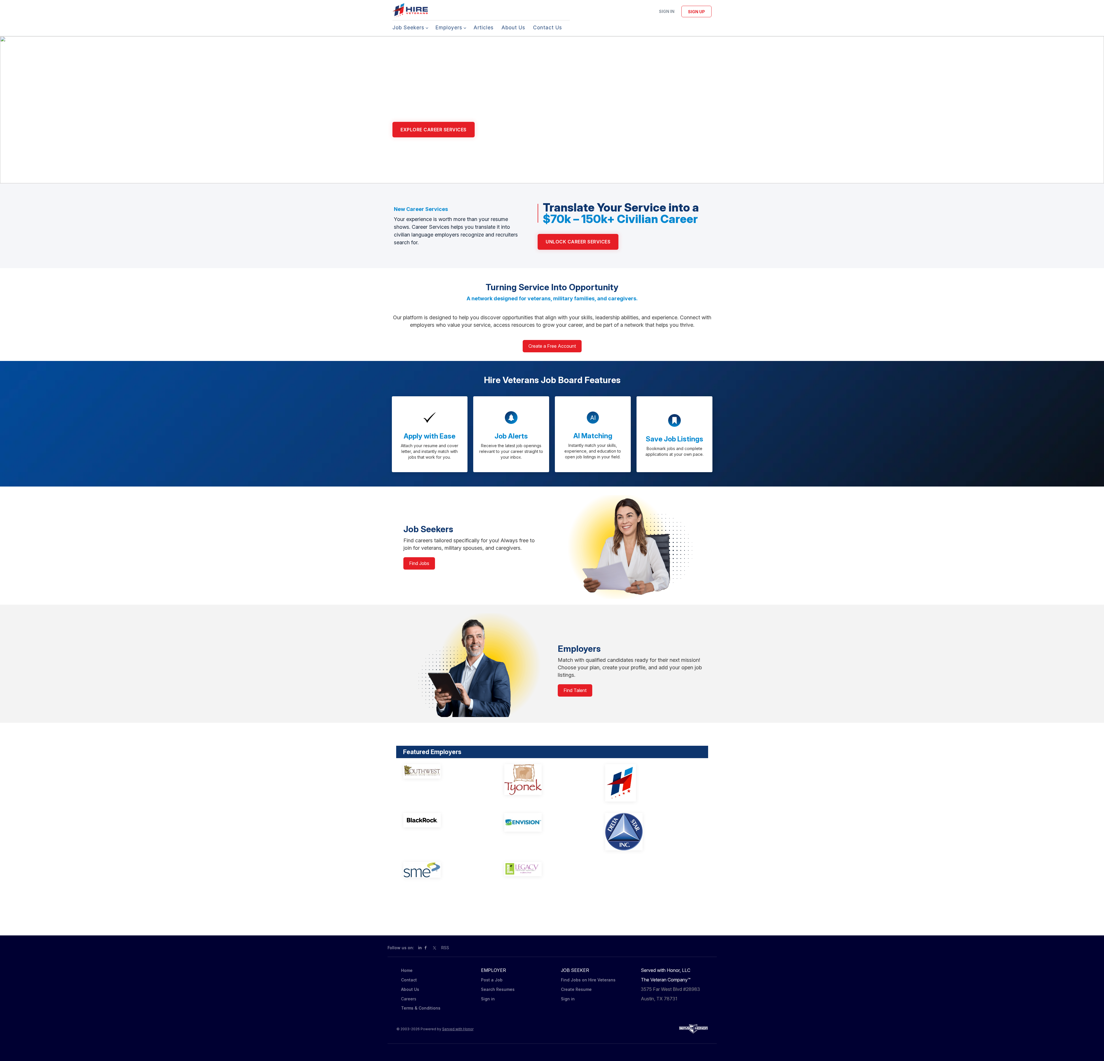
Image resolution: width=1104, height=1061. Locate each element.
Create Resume (576, 989)
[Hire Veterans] (648, 782)
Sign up (696, 11)
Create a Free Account (552, 346)
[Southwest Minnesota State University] (446, 771)
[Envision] (547, 822)
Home (407, 970)
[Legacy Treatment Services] (547, 869)
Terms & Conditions (420, 1008)
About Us (410, 989)
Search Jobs (502, 129)
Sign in (666, 11)
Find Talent (575, 690)
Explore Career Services (433, 129)
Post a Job (492, 979)
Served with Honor (458, 1029)
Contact (409, 979)
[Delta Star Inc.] (648, 831)
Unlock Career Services (578, 242)
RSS (445, 947)
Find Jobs (419, 563)
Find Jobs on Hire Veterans (588, 979)
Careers (408, 998)
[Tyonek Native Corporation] (547, 779)
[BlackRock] (446, 820)
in (420, 947)
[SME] (446, 869)
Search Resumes (498, 989)
